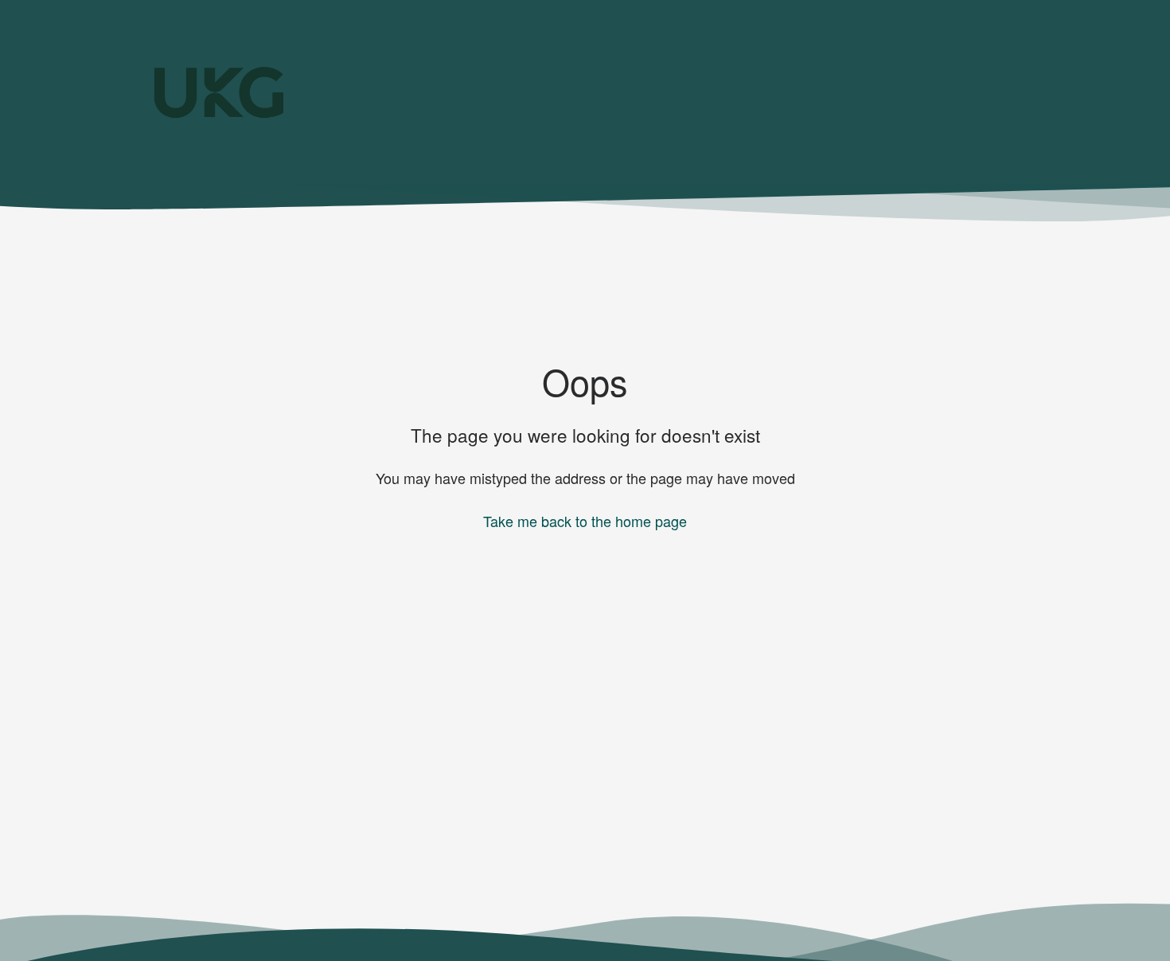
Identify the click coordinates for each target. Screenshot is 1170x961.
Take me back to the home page (585, 520)
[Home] (218, 92)
